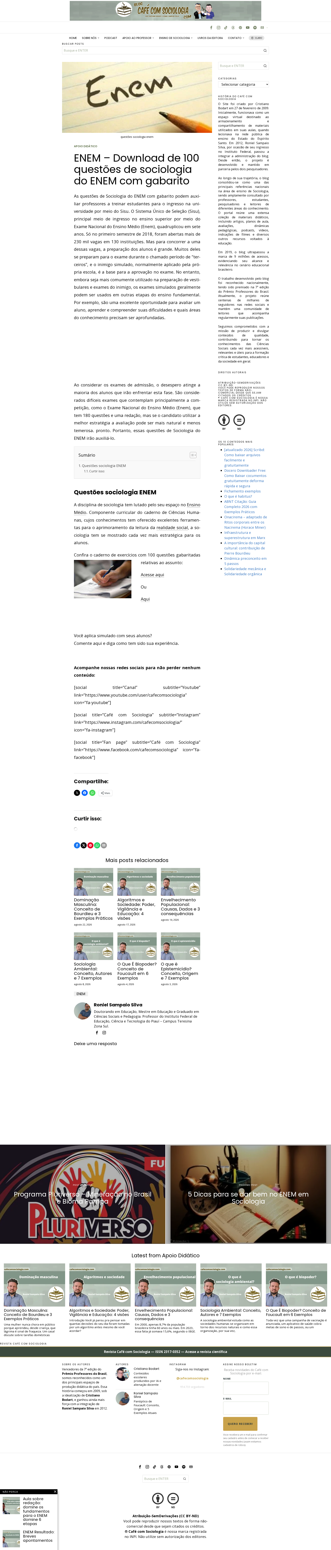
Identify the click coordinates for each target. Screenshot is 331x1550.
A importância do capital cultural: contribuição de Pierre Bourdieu (244, 548)
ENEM (81, 994)
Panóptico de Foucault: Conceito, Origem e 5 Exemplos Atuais (147, 1407)
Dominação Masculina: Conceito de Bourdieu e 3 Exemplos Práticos (93, 909)
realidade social (172, 527)
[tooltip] (211, 28)
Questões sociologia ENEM (104, 465)
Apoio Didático (85, 146)
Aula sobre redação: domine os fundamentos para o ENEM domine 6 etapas (36, 1511)
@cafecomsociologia (192, 1378)
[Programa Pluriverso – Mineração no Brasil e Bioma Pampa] (82, 1194)
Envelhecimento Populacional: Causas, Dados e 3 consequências (180, 907)
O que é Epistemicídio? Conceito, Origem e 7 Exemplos (179, 971)
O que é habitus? (238, 496)
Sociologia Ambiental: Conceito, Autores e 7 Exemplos (93, 971)
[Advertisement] (137, 353)
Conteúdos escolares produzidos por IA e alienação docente (147, 1379)
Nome (227, 1378)
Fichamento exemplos (242, 491)
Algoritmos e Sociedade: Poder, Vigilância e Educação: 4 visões (136, 909)
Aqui (145, 599)
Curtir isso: (97, 471)
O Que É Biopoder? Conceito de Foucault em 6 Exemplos (137, 971)
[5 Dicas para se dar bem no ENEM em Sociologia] (248, 1194)
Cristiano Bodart (146, 1369)
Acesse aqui (152, 574)
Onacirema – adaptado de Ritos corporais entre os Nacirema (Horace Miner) (245, 522)
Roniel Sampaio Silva (118, 1005)
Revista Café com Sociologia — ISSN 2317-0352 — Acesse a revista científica (165, 1351)
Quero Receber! (240, 1424)
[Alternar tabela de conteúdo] (191, 455)
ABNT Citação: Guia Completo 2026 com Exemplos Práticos (240, 506)
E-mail (227, 1398)
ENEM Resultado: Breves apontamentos (38, 1536)
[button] (265, 50)
